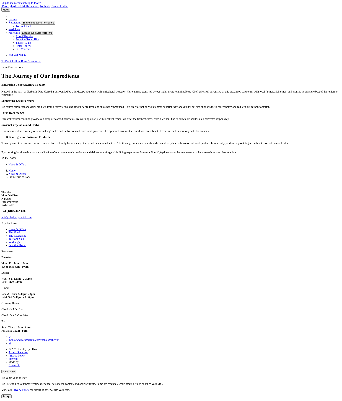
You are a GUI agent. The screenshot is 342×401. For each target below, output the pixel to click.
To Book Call (23, 26)
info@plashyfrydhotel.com (16, 217)
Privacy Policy (17, 355)
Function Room (17, 245)
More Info (14, 32)
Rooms (13, 19)
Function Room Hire (27, 39)
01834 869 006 (17, 55)
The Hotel (14, 232)
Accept (6, 396)
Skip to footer (33, 2)
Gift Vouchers (23, 49)
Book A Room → (31, 61)
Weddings (14, 29)
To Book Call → (11, 61)
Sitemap (13, 358)
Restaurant (14, 22)
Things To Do (24, 42)
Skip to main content (13, 2)
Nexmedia (14, 365)
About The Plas (24, 36)
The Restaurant (17, 235)
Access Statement (18, 352)
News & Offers (17, 164)
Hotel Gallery (23, 45)
